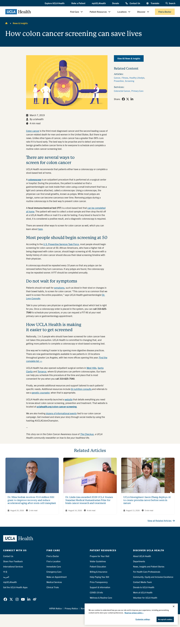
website (68, 399)
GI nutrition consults (81, 389)
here (40, 229)
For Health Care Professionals (146, 571)
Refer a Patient (78, 3)
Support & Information (100, 587)
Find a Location (53, 561)
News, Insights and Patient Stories (148, 566)
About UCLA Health (142, 556)
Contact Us (135, 3)
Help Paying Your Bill (99, 577)
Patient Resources (98, 11)
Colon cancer (32, 130)
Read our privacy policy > (134, 613)
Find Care (74, 11)
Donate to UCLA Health (143, 587)
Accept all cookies (165, 619)
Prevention (119, 81)
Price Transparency (99, 582)
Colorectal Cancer (122, 91)
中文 (5, 571)
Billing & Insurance (98, 571)
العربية (6, 577)
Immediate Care (53, 566)
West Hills (91, 367)
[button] (55, 3)
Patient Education (98, 566)
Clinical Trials (52, 587)
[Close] (174, 606)
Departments (139, 561)
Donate (115, 3)
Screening (129, 81)
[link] (123, 99)
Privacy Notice (71, 608)
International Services (13, 566)
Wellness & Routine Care (101, 597)
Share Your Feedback (13, 561)
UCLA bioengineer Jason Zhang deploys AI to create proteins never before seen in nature (147, 500)
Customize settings (142, 619)
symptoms (59, 287)
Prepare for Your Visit (99, 556)
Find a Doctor (164, 11)
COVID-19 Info (96, 592)
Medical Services (54, 582)
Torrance (42, 371)
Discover (141, 11)
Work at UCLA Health (142, 592)
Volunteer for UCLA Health (145, 597)
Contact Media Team (142, 582)
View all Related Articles (159, 520)
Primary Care (137, 91)
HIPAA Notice (55, 608)
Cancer (117, 77)
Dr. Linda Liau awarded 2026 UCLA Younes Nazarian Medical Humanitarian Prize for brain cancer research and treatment (89, 500)
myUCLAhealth (99, 3)
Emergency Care (53, 571)
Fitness (125, 77)
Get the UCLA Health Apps (15, 587)
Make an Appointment (56, 577)
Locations (122, 11)
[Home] (6, 23)
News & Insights (20, 23)
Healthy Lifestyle (136, 77)
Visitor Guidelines (98, 561)
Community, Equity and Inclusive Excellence (153, 577)
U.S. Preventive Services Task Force (61, 244)
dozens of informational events (61, 413)
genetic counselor (41, 392)
